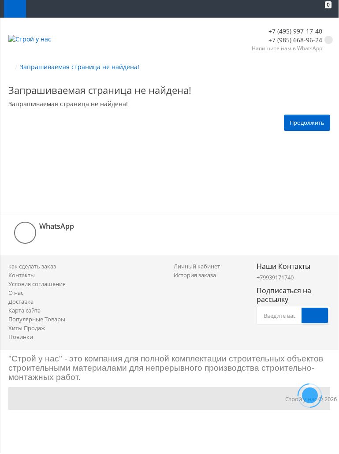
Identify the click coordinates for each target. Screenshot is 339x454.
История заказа (195, 275)
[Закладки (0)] (308, 9)
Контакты (21, 275)
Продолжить (307, 123)
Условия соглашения (37, 284)
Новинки (20, 337)
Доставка (21, 301)
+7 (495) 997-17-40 (294, 31)
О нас (15, 293)
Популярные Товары (36, 319)
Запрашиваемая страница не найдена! (79, 67)
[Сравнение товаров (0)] (290, 9)
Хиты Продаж (26, 328)
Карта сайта (24, 310)
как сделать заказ (32, 266)
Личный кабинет (197, 266)
